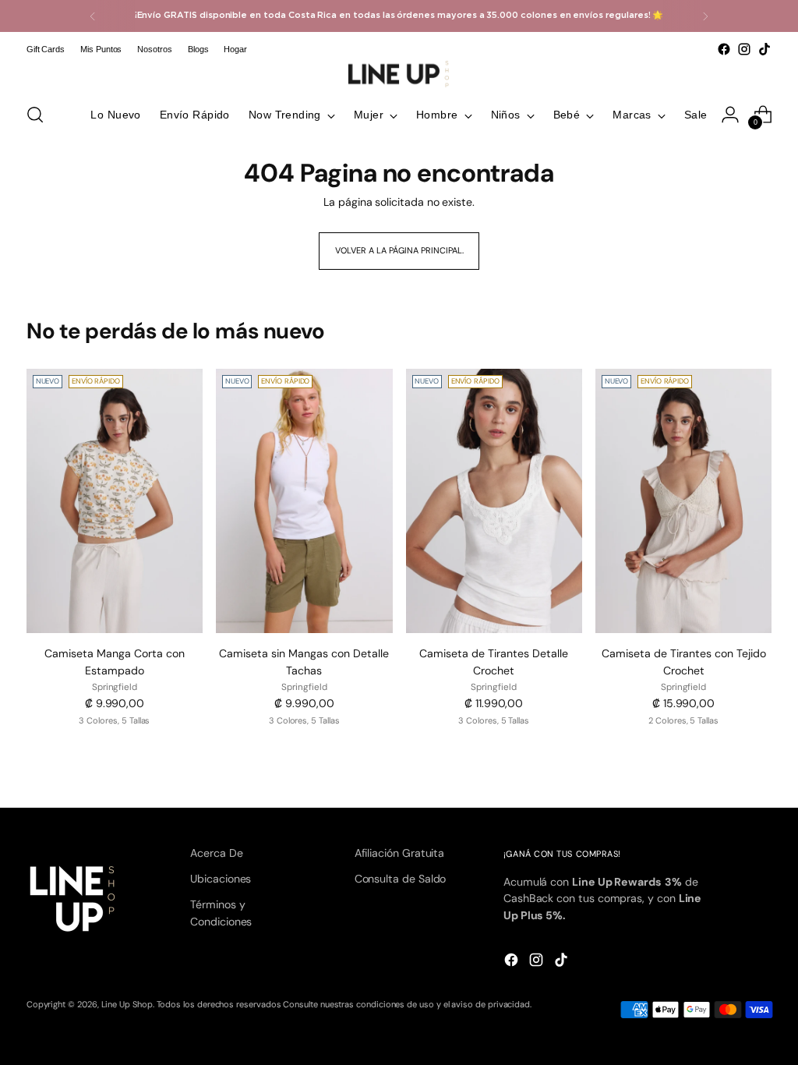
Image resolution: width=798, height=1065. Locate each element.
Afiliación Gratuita (400, 853)
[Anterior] (93, 16)
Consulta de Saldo (401, 879)
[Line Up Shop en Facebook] (724, 49)
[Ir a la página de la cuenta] (730, 114)
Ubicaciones (220, 879)
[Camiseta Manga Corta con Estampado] (114, 501)
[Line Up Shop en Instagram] (744, 49)
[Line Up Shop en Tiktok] (764, 49)
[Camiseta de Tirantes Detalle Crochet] (494, 501)
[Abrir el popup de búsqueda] (35, 114)
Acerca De (216, 853)
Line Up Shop (127, 1004)
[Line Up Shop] (399, 74)
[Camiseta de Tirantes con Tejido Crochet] (683, 501)
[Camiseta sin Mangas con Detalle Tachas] (304, 501)
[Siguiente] (705, 16)
